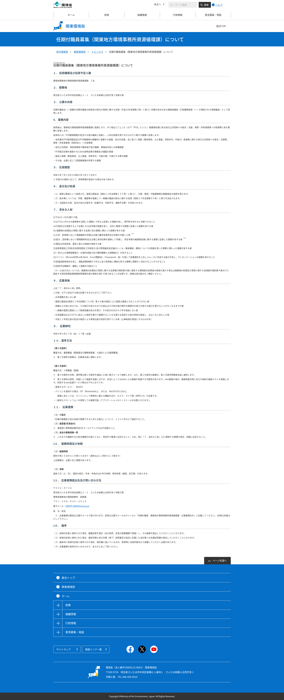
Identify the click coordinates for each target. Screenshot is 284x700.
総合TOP (221, 26)
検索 (206, 5)
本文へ (157, 4)
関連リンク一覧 (93, 649)
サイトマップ (63, 649)
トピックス (97, 52)
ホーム (71, 15)
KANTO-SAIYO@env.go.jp (77, 505)
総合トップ (68, 578)
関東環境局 (80, 52)
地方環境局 (62, 52)
